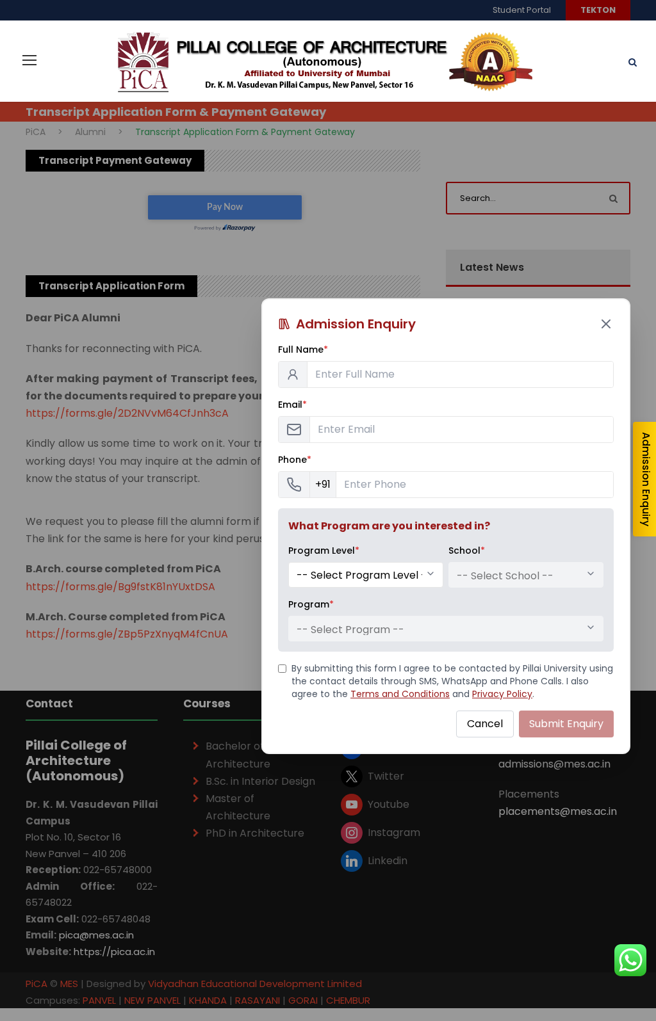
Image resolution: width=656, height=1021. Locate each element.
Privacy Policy (502, 693)
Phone (294, 459)
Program (311, 604)
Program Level (323, 550)
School (466, 550)
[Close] (606, 324)
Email (292, 404)
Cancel (485, 723)
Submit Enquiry (566, 723)
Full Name (303, 349)
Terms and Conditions (400, 693)
